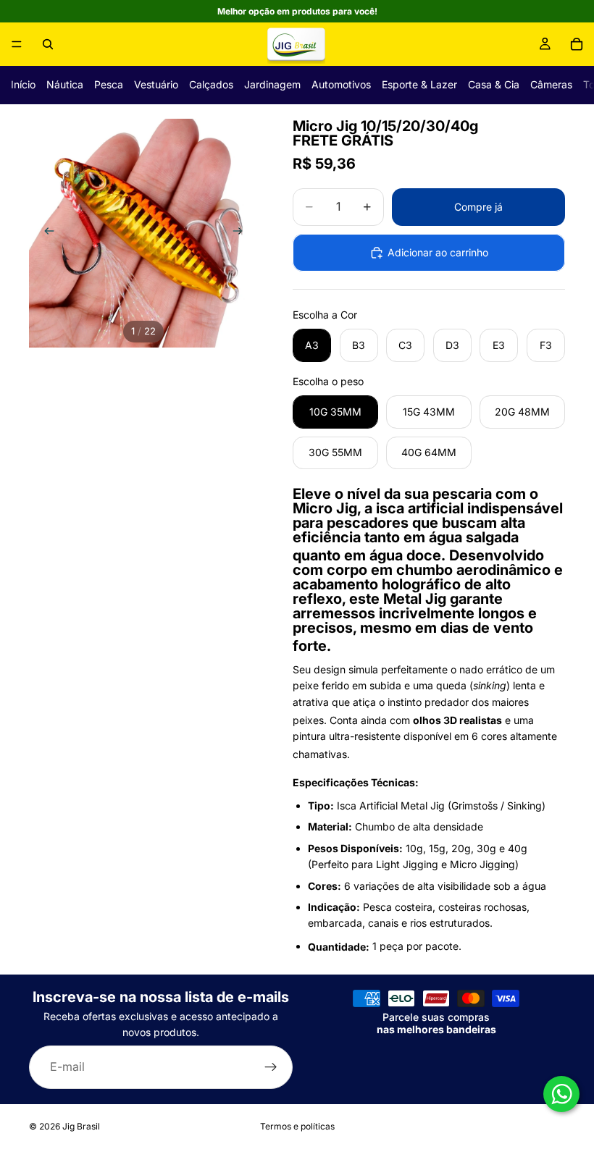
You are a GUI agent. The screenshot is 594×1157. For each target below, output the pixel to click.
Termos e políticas (297, 1126)
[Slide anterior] (45, 233)
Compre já (478, 207)
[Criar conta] (271, 1067)
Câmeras (551, 84)
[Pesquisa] (48, 44)
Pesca (108, 84)
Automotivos (341, 84)
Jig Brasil (81, 1126)
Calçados (211, 84)
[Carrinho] (577, 44)
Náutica (64, 84)
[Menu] (16, 44)
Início (23, 84)
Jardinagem (272, 84)
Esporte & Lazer (419, 84)
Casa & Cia (493, 84)
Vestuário (156, 84)
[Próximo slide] (242, 233)
